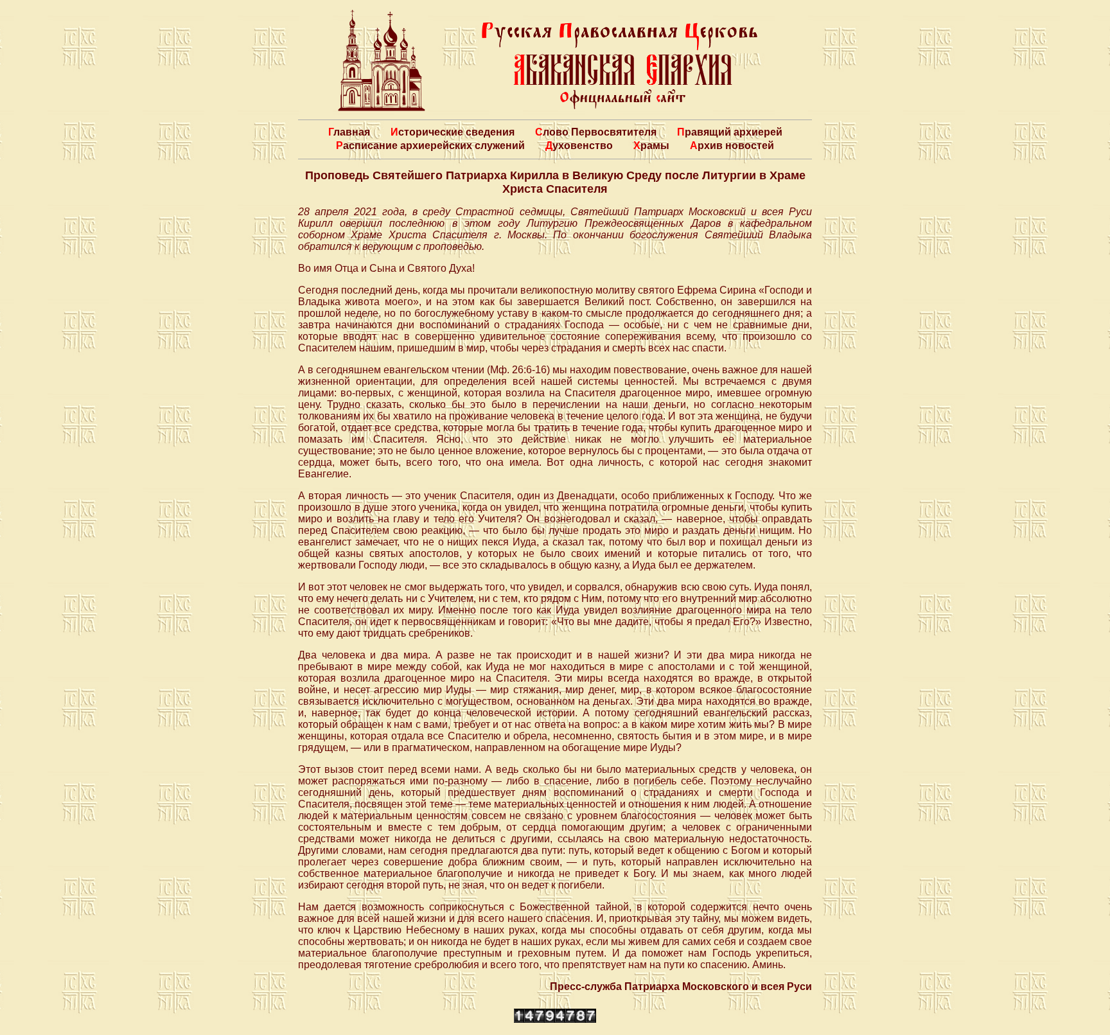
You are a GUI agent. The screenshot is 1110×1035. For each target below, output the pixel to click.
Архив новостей (732, 145)
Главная (349, 132)
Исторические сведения (453, 132)
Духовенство (579, 145)
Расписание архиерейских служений (430, 145)
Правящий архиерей (729, 132)
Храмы (651, 145)
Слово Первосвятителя (595, 132)
